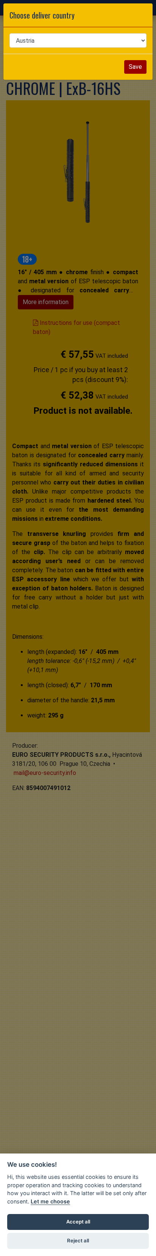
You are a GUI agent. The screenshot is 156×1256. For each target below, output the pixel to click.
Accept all (78, 1222)
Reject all (78, 1240)
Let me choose (50, 1201)
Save (135, 66)
